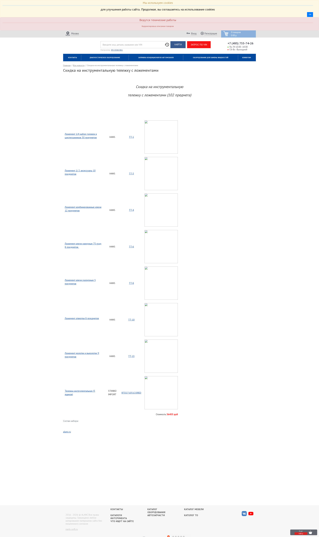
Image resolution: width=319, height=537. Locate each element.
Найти (178, 44)
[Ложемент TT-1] (161, 122)
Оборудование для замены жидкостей (210, 57)
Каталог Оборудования (156, 511)
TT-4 (131, 210)
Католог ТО (191, 515)
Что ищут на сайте (122, 521)
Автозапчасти (156, 515)
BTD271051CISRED (131, 392)
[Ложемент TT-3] (161, 158)
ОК (310, 14)
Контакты (72, 57)
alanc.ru (67, 431)
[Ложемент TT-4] (161, 195)
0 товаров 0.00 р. (236, 34)
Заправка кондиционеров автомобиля (156, 57)
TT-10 (131, 319)
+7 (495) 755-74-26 (240, 43)
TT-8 (131, 283)
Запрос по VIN (199, 44)
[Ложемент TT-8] (161, 268)
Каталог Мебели (194, 509)
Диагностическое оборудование (105, 57)
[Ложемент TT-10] (161, 304)
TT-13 (131, 356)
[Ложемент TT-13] (161, 341)
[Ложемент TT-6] (161, 231)
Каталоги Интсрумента (118, 517)
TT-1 (131, 136)
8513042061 (117, 50)
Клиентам (246, 57)
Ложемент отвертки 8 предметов (82, 318)
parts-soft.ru (72, 529)
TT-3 (131, 173)
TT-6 (131, 246)
